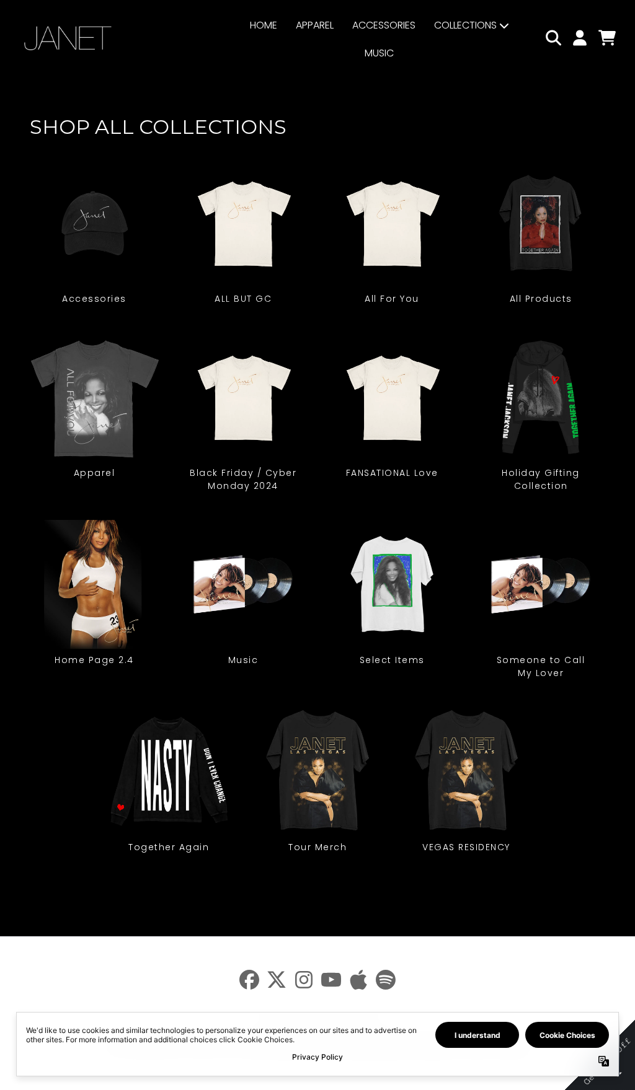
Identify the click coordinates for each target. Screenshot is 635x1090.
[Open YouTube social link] (331, 979)
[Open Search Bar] (552, 37)
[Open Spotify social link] (385, 979)
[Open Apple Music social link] (358, 979)
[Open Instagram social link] (304, 979)
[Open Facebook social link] (249, 979)
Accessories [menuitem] (383, 25)
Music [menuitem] (379, 53)
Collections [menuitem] (465, 25)
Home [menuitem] (263, 25)
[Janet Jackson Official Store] (68, 38)
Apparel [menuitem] (315, 25)
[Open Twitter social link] (276, 979)
